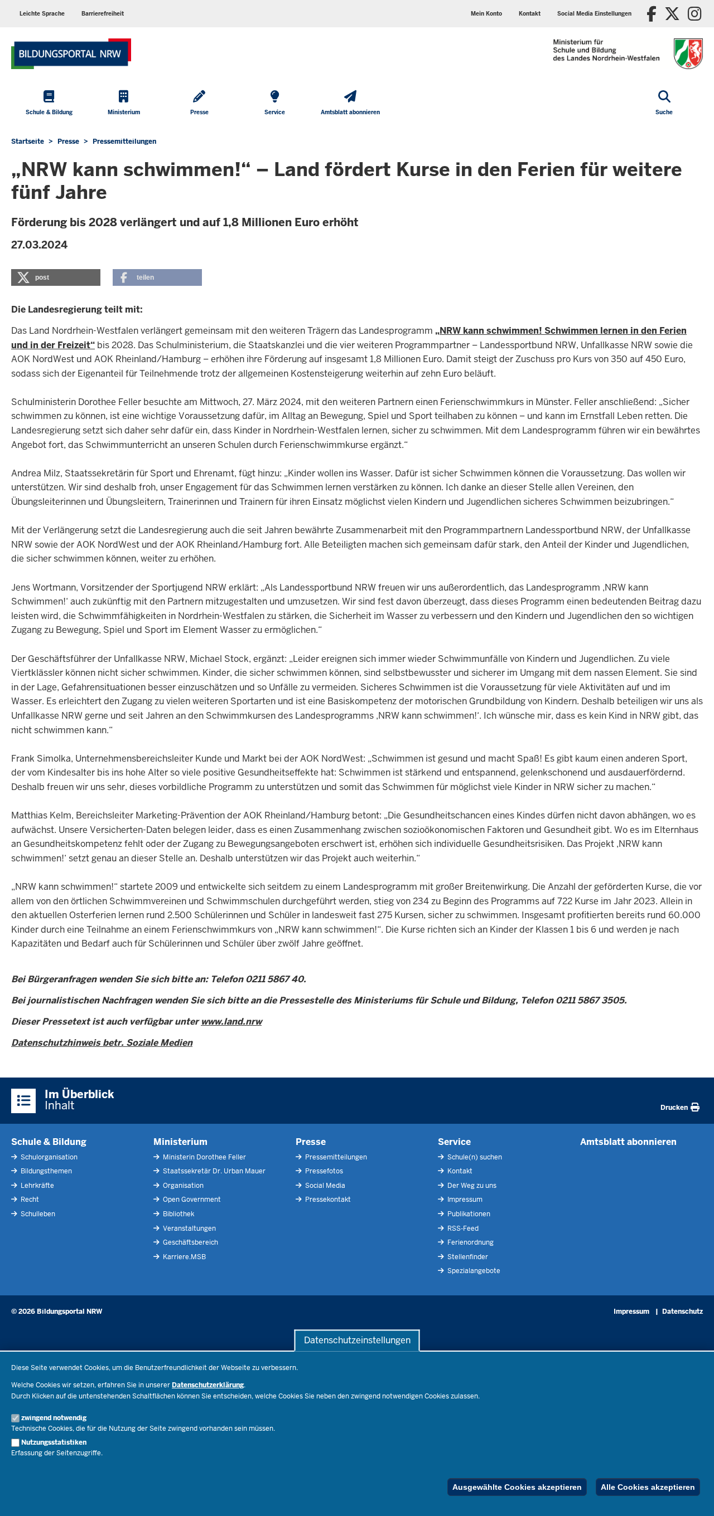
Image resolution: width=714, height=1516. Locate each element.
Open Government (191, 1199)
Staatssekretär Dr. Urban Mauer (213, 1171)
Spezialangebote (473, 1270)
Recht (29, 1199)
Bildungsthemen (45, 1171)
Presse (311, 1142)
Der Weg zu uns (471, 1185)
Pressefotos (323, 1171)
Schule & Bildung (48, 1142)
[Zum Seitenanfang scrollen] (692, 1495)
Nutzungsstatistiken (53, 1442)
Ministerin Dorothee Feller (203, 1157)
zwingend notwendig (53, 1417)
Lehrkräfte (36, 1185)
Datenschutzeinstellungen (357, 1340)
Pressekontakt (327, 1199)
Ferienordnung (470, 1242)
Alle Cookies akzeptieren (648, 1487)
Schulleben (37, 1214)
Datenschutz (682, 1311)
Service (454, 1142)
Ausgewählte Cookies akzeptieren (517, 1487)
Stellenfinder (467, 1256)
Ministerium (180, 1142)
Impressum (464, 1199)
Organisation (182, 1185)
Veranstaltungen (188, 1228)
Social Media (324, 1185)
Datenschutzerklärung (208, 1385)
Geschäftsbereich (189, 1242)
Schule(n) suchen (474, 1157)
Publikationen (468, 1214)
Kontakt (459, 1171)
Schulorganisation (48, 1157)
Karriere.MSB (183, 1256)
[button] (594, 13)
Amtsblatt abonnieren (628, 1142)
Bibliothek (177, 1214)
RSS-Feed (462, 1228)
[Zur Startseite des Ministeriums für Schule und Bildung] (71, 53)
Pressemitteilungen (335, 1157)
